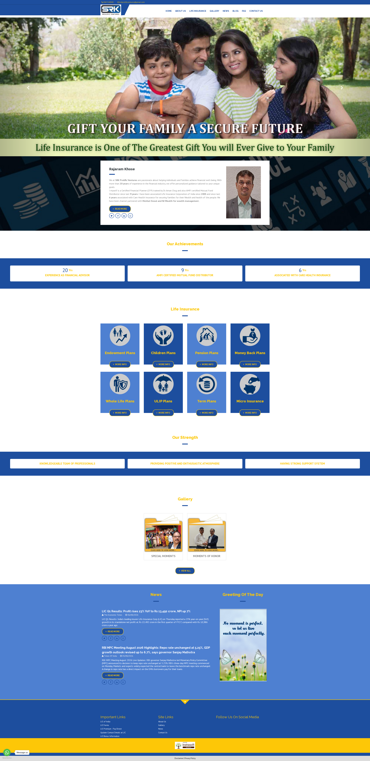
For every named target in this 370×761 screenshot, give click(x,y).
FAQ (244, 11)
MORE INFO (121, 364)
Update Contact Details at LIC (113, 732)
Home (169, 11)
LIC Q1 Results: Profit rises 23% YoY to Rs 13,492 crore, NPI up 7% (146, 611)
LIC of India (105, 721)
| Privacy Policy (190, 758)
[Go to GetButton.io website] (7, 758)
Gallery (214, 11)
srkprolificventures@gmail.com (132, 2)
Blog (235, 11)
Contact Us (256, 11)
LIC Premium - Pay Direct (111, 728)
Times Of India (110, 656)
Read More (120, 209)
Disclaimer (179, 758)
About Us (180, 11)
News (226, 11)
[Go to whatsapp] (7, 752)
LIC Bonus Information (109, 736)
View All (186, 571)
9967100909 (108, 2)
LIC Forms (104, 725)
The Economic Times (112, 615)
